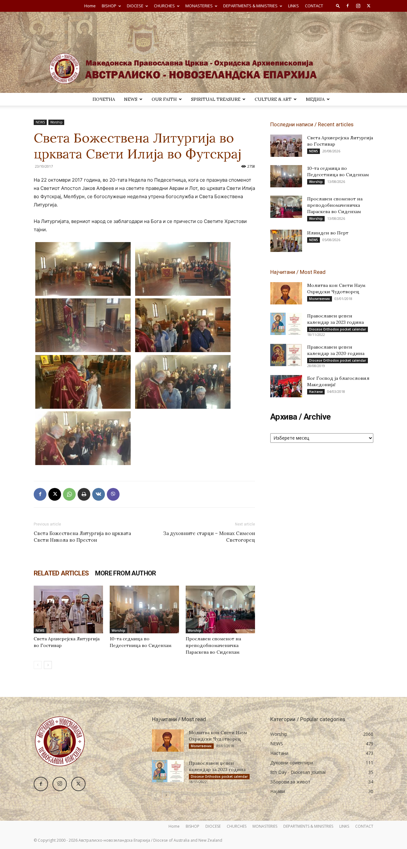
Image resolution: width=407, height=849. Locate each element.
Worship (56, 122)
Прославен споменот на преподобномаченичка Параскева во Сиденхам (213, 645)
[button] (338, 5)
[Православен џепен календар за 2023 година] (286, 324)
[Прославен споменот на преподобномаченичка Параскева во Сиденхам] (220, 609)
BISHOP (109, 6)
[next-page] (48, 665)
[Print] (84, 494)
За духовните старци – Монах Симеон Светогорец (209, 536)
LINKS (293, 6)
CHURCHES (164, 6)
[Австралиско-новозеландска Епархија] (203, 52)
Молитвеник (319, 298)
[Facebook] (347, 5)
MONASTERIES (199, 6)
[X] (368, 5)
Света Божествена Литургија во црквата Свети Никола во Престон (82, 536)
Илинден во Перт (327, 233)
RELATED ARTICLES (61, 573)
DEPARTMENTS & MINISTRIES (250, 6)
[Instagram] (358, 5)
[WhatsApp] (69, 494)
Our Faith (164, 99)
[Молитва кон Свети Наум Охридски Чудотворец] (286, 293)
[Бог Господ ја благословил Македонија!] (286, 386)
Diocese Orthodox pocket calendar (337, 329)
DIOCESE (135, 6)
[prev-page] (38, 665)
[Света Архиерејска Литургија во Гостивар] (68, 609)
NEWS (130, 99)
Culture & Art (273, 99)
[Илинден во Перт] (286, 241)
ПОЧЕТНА (104, 99)
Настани (316, 391)
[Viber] (113, 494)
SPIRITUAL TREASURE (215, 99)
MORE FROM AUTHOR (125, 573)
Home (90, 6)
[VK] (98, 494)
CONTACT (314, 6)
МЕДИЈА (315, 99)
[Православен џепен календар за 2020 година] (286, 355)
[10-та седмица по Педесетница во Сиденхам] (144, 609)
